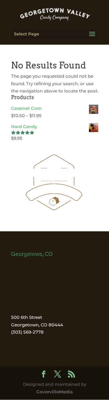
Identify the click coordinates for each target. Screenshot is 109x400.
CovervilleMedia (54, 391)
